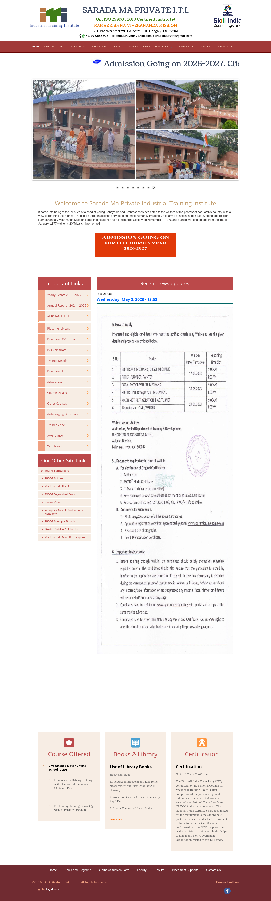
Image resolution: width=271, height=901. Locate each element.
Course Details (57, 393)
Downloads (185, 46)
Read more (116, 818)
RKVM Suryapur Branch (60, 521)
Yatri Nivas (54, 446)
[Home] (54, 16)
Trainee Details (57, 361)
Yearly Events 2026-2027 (64, 295)
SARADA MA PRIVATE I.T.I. (135, 10)
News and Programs (77, 870)
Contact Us (224, 46)
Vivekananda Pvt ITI (57, 486)
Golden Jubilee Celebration (62, 529)
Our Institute (53, 46)
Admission (54, 382)
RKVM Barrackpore (57, 470)
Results (159, 870)
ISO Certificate (56, 350)
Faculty (118, 46)
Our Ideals (77, 46)
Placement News (58, 328)
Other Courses (57, 403)
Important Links (139, 46)
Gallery (206, 46)
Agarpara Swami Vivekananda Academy (64, 512)
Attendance (55, 435)
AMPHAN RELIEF (58, 316)
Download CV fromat (61, 339)
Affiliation (99, 46)
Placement (162, 46)
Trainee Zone (56, 425)
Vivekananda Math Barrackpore (65, 537)
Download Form (58, 371)
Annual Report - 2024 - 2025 (66, 305)
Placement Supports (185, 870)
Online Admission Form (114, 870)
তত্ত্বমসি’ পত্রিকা (53, 502)
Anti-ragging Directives (62, 414)
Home (35, 46)
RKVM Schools (54, 478)
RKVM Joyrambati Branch (61, 494)
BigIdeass (52, 889)
